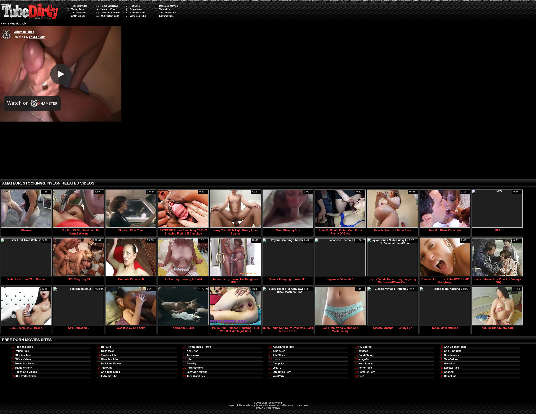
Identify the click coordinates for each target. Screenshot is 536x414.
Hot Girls (135, 6)
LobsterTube (451, 367)
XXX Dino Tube (452, 351)
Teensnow (193, 355)
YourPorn (278, 376)
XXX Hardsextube (283, 346)
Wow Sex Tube (138, 16)
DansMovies (451, 355)
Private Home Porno (199, 346)
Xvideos (363, 351)
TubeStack (279, 355)
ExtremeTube (166, 16)
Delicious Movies (168, 6)
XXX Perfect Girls (109, 16)
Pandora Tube (137, 12)
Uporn (276, 359)
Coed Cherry (366, 355)
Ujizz (189, 359)
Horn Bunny (365, 363)
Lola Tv (277, 367)
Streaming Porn (282, 371)
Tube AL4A (279, 351)
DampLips (279, 363)
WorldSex (450, 363)
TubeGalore (451, 359)
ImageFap (364, 359)
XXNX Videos (78, 16)
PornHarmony (195, 367)
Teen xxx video (79, 6)
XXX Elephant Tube (455, 346)
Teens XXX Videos (110, 12)
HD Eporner (365, 346)
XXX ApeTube (78, 12)
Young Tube (77, 9)
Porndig (191, 363)
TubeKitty (164, 9)
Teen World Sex (196, 376)
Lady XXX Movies (197, 371)
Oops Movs (136, 9)
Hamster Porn (108, 9)
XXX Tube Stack (167, 12)
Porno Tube (365, 367)
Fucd (361, 376)
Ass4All (449, 371)
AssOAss (192, 351)
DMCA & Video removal (268, 407)
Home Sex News (109, 6)
